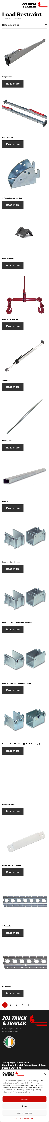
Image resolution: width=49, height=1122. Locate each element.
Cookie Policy (18, 1118)
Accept (24, 1099)
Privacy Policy (29, 1118)
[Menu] (7, 5)
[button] (45, 1074)
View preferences (24, 1112)
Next (28, 1005)
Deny (24, 1105)
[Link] (34, 5)
